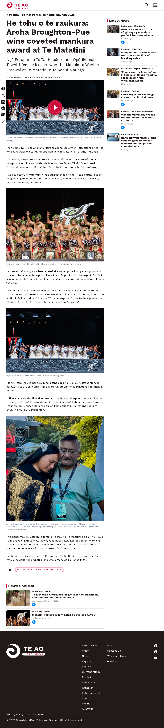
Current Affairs (91, 671)
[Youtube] (145, 658)
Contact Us (114, 650)
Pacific (86, 703)
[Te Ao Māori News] (25, 677)
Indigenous (89, 682)
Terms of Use (34, 714)
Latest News (89, 645)
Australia (87, 708)
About (111, 645)
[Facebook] (145, 646)
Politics (86, 666)
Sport (85, 698)
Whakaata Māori (117, 656)
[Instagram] (145, 652)
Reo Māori (88, 677)
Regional (87, 661)
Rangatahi (88, 687)
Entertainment (91, 693)
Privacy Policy (14, 714)
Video (85, 650)
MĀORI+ (112, 661)
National (12, 14)
